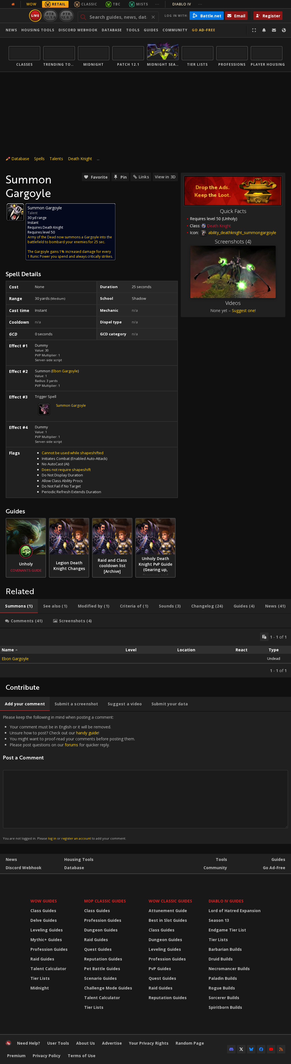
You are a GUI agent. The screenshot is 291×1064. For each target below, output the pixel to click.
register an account (76, 838)
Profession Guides (49, 949)
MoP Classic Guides (105, 901)
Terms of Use (81, 1055)
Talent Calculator (48, 968)
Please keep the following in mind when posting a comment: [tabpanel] (69, 777)
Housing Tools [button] (37, 30)
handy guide (87, 732)
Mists (142, 4)
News (11, 30)
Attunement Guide (168, 910)
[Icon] (15, 212)
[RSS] (281, 1049)
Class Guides (43, 910)
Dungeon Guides (101, 930)
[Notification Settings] (264, 30)
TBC (116, 4)
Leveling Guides (46, 930)
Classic (89, 4)
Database (112, 30)
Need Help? (28, 1043)
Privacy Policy (47, 1055)
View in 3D (165, 176)
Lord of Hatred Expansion (235, 910)
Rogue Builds (222, 988)
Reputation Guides (103, 959)
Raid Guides (42, 959)
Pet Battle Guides (102, 968)
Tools (221, 859)
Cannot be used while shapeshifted (72, 452)
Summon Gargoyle (71, 405)
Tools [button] (133, 30)
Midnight (39, 988)
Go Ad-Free (203, 30)
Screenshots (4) (233, 241)
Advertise (112, 1043)
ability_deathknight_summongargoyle (241, 232)
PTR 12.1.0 (50, 15)
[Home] (8, 1044)
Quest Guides (98, 949)
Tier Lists (40, 978)
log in (52, 838)
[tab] (19, 606)
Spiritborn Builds (225, 1007)
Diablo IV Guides (226, 901)
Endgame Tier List (227, 930)
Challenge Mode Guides (108, 988)
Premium (16, 1055)
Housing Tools (78, 859)
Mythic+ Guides (46, 939)
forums (71, 744)
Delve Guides (43, 920)
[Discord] (231, 1049)
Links (144, 176)
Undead (273, 658)
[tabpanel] (145, 652)
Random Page (190, 1043)
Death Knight (80, 158)
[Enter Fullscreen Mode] (254, 30)
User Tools (58, 1043)
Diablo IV (187, 4)
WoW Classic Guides (170, 901)
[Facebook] (261, 1049)
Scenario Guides (100, 978)
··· (157, 4)
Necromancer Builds (229, 968)
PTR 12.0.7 (66, 15)
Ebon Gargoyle (65, 370)
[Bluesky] (251, 1049)
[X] (241, 1049)
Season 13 (219, 920)
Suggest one (243, 310)
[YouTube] (271, 1049)
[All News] (13, 4)
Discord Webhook (78, 30)
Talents (56, 158)
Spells (39, 158)
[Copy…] (264, 637)
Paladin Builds (223, 978)
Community (175, 30)
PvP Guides (160, 968)
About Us (85, 1043)
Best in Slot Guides (168, 920)
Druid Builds (221, 959)
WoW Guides (43, 901)
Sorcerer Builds (224, 997)
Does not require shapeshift (66, 469)
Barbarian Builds (225, 949)
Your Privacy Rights (149, 1043)
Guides (151, 30)
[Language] (284, 30)
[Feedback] (274, 30)
